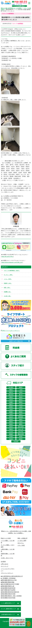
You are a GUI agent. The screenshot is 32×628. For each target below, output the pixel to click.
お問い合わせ (4, 564)
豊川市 (20, 394)
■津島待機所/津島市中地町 (8, 594)
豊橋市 (20, 387)
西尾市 (20, 402)
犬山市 (20, 404)
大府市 (11, 414)
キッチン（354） (8, 274)
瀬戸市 (11, 392)
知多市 (20, 414)
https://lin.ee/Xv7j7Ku (7, 256)
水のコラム (21, 543)
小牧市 (11, 409)
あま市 (11, 431)
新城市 (11, 412)
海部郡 (20, 436)
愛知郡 (11, 434)
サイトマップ (4, 566)
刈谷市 (11, 399)
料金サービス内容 (6, 538)
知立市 (11, 416)
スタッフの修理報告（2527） (12, 270)
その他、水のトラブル (7, 558)
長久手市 (20, 431)
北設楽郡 (16, 441)
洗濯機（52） (7, 291)
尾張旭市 (20, 416)
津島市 (11, 397)
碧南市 (20, 397)
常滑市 (11, 407)
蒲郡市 (11, 404)
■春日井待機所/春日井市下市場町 (10, 584)
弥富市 (11, 429)
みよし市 (20, 429)
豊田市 (20, 399)
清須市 (11, 426)
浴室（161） (7, 287)
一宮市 (20, 389)
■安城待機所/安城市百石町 (8, 588)
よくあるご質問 (22, 540)
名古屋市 (11, 387)
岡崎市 (11, 389)
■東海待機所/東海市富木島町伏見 (10, 592)
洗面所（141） (8, 283)
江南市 (20, 407)
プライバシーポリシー (7, 573)
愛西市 (20, 424)
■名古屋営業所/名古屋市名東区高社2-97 (12, 576)
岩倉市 (20, 419)
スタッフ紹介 (21, 545)
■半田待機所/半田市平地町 (8, 597)
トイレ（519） (8, 279)
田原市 (11, 424)
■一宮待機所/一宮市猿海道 (8, 578)
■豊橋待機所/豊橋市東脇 (7, 582)
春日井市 (11, 394)
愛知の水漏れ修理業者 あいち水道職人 (11, 8)
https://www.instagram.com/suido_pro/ (12, 262)
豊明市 (11, 421)
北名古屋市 (21, 426)
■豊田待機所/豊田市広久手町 (9, 580)
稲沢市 (20, 409)
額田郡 (20, 439)
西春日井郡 (21, 434)
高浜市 (11, 419)
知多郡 (11, 439)
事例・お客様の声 (22, 538)
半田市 (20, 392)
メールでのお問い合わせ (19, 6)
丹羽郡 (11, 436)
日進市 (20, 421)
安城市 (11, 402)
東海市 (20, 412)
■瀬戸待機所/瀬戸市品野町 (8, 590)
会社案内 (3, 561)
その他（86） (7, 296)
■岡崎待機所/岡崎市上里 (7, 586)
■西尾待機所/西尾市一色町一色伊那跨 (11, 596)
